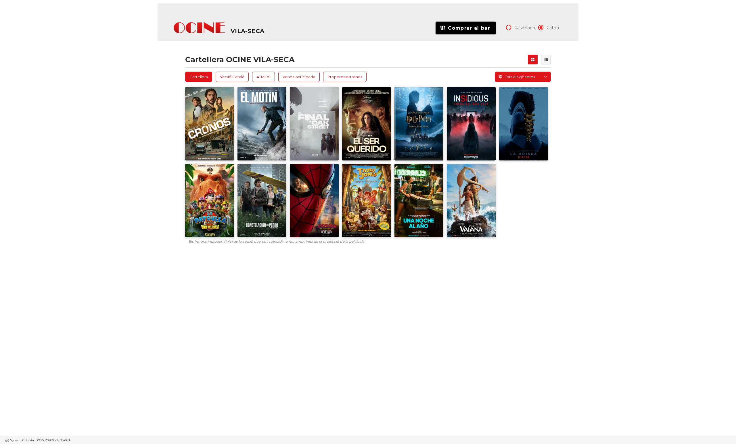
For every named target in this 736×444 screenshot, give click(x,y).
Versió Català (232, 76)
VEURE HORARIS (207, 103)
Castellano (524, 27)
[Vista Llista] (546, 59)
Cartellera (198, 76)
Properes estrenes (344, 76)
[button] (199, 28)
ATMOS (263, 76)
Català (553, 27)
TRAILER (199, 121)
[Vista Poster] (533, 59)
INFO (222, 121)
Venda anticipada (299, 76)
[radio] (508, 27)
